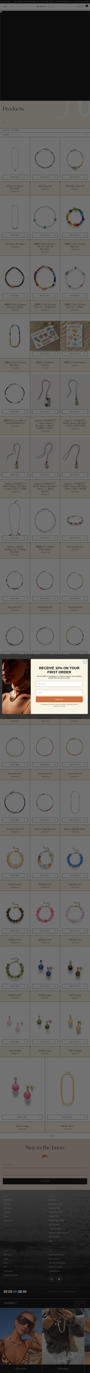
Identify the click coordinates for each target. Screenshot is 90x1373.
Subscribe (59, 699)
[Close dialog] (85, 662)
